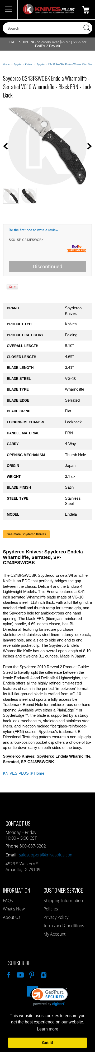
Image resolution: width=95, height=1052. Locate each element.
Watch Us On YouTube (20, 974)
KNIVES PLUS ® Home (23, 773)
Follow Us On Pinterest (31, 974)
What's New (14, 909)
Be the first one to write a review (33, 230)
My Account (54, 934)
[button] (47, 995)
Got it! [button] (47, 1042)
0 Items (86, 9)
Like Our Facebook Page (8, 974)
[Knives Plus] (49, 13)
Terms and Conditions (64, 926)
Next (89, 146)
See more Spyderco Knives (26, 534)
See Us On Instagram (43, 974)
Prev (5, 146)
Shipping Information (63, 900)
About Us (11, 917)
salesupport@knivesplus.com (46, 855)
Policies (51, 909)
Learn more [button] (47, 1029)
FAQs (8, 900)
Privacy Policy (56, 917)
